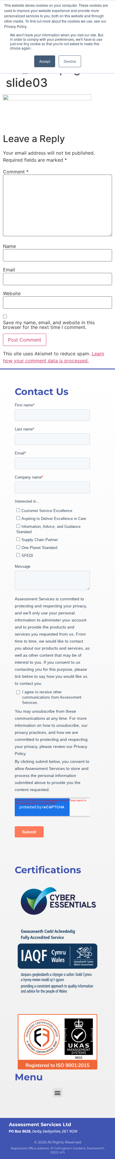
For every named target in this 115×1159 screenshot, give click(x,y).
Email (9, 269)
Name (9, 246)
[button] (58, 1092)
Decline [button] (70, 61)
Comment (16, 171)
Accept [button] (44, 61)
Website (12, 293)
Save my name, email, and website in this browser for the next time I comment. (49, 325)
